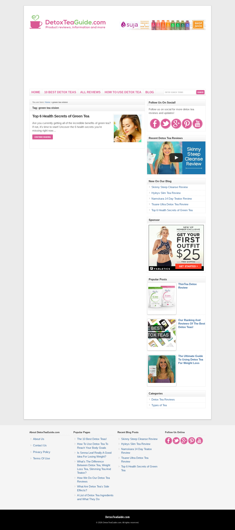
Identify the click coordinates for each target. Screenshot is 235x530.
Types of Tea (159, 405)
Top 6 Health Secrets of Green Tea (60, 116)
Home (35, 92)
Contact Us (40, 445)
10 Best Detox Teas (60, 92)
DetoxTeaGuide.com (117, 517)
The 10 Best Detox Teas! (92, 439)
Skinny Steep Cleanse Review (169, 187)
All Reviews (90, 92)
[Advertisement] (117, 61)
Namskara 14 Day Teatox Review (171, 198)
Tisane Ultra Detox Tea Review (169, 204)
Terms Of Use (41, 458)
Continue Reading (42, 137)
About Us (38, 439)
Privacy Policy (41, 452)
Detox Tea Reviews (163, 399)
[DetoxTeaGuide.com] (67, 28)
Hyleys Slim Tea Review (166, 193)
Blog (149, 92)
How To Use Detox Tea (123, 92)
